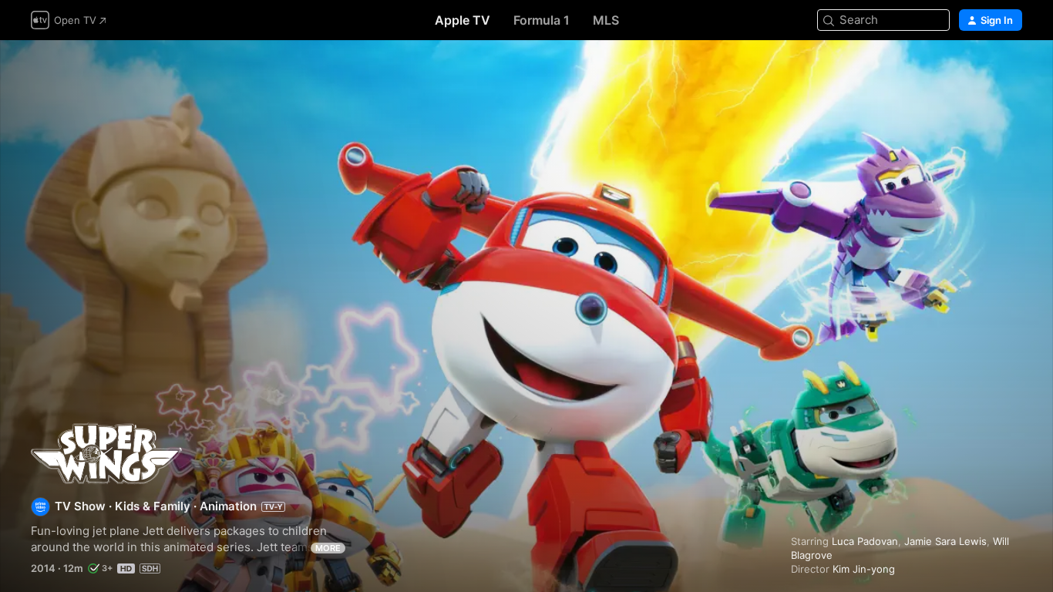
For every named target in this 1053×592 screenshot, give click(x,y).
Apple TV (462, 20)
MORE (328, 548)
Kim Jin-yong (864, 569)
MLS (606, 20)
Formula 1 (541, 20)
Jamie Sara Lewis (945, 541)
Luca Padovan (865, 541)
